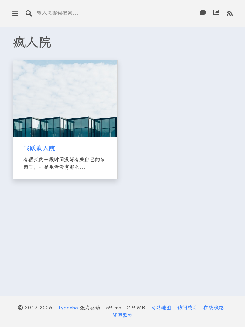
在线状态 (213, 308)
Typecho (68, 308)
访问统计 (187, 308)
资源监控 (122, 315)
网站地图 (161, 308)
